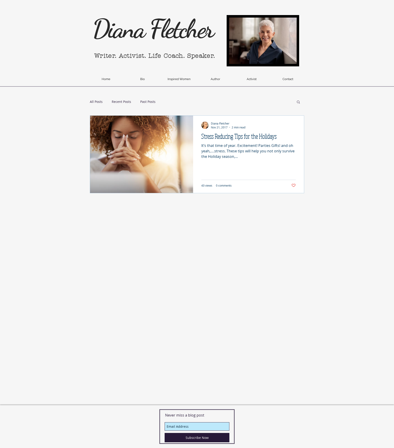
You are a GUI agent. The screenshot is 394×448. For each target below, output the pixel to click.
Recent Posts (121, 101)
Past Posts (148, 101)
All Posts (96, 101)
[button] (298, 102)
